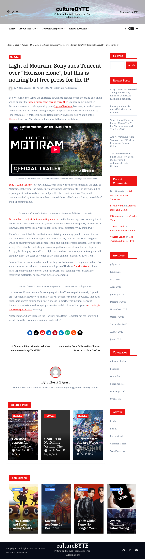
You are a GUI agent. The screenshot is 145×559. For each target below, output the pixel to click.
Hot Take (59, 87)
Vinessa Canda (117, 226)
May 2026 (115, 279)
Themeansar (21, 552)
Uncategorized (117, 391)
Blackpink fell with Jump (122, 230)
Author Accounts (78, 28)
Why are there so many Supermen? (122, 195)
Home (12, 28)
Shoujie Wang (55, 450)
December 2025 (118, 301)
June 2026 (115, 271)
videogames (71, 87)
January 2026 (117, 294)
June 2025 (115, 339)
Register (114, 421)
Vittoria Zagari (24, 87)
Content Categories (52, 28)
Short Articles (117, 383)
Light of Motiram (63, 106)
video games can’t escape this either (48, 102)
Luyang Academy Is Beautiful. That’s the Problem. (120, 109)
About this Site (28, 28)
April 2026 (115, 286)
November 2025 (118, 309)
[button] (137, 29)
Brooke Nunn (117, 205)
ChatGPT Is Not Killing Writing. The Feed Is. (53, 444)
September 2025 (118, 324)
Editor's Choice (118, 361)
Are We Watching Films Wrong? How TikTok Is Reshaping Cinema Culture (122, 141)
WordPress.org (117, 451)
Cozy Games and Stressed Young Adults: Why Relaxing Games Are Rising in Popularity (123, 94)
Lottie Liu (21, 450)
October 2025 (117, 316)
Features (114, 368)
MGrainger (115, 215)
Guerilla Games (82, 266)
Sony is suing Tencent (20, 184)
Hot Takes (14, 57)
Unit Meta (115, 398)
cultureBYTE (72, 9)
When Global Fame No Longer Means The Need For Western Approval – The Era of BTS (122, 124)
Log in (113, 428)
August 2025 (116, 331)
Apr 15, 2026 (87, 454)
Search (118, 56)
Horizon (13, 119)
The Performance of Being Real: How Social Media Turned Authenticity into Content (122, 160)
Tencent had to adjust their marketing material (34, 219)
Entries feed (116, 436)
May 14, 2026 (50, 454)
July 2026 (115, 264)
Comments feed (118, 443)
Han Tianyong (88, 450)
